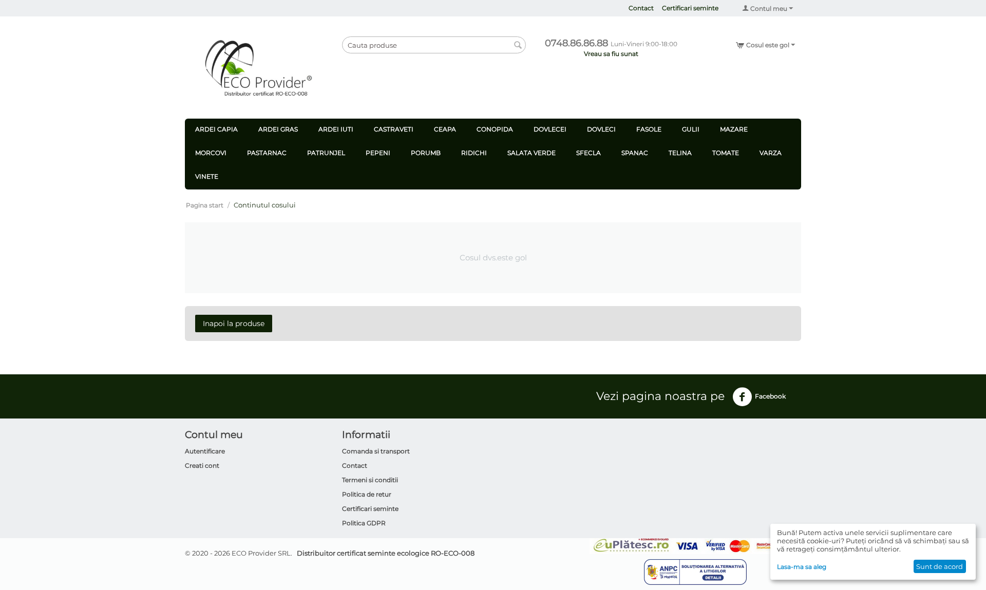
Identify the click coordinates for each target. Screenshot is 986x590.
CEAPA (445, 129)
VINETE (206, 176)
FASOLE (648, 129)
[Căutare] (518, 45)
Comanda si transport (376, 451)
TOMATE (725, 153)
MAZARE (734, 129)
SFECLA (588, 153)
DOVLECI (601, 129)
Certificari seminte (690, 8)
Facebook (770, 396)
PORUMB (426, 153)
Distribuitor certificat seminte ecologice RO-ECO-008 (386, 553)
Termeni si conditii (370, 480)
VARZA (771, 153)
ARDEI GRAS (278, 129)
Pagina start (204, 205)
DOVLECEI (550, 129)
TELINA (680, 153)
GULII (690, 129)
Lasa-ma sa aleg (801, 566)
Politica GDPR (364, 523)
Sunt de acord (939, 566)
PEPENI (378, 153)
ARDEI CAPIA (216, 129)
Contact (641, 8)
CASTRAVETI (393, 129)
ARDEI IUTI (335, 129)
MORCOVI (210, 153)
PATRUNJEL (326, 153)
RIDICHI (474, 153)
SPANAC (634, 153)
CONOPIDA (495, 129)
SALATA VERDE (531, 153)
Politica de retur (366, 494)
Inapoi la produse (233, 323)
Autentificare (205, 451)
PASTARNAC (267, 153)
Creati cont (202, 465)
